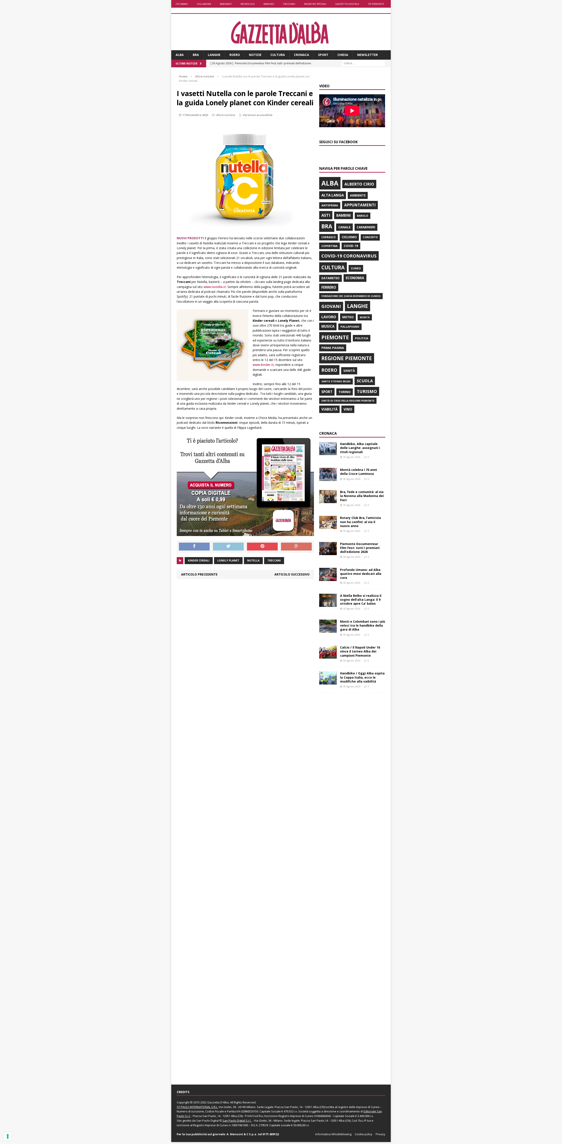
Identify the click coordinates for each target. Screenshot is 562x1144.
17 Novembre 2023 (195, 115)
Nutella (253, 560)
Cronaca (301, 55)
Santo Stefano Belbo (336, 381)
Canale (344, 227)
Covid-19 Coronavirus (348, 256)
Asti (325, 215)
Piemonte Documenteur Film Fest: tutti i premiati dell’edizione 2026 (360, 548)
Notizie (255, 55)
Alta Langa (332, 195)
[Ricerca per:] (363, 63)
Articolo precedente (199, 574)
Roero (234, 55)
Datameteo (330, 278)
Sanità (349, 370)
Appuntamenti (360, 204)
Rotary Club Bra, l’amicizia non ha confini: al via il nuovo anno (360, 522)
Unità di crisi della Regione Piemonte (347, 400)
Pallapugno (349, 327)
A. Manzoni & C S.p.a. (242, 1134)
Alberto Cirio (359, 184)
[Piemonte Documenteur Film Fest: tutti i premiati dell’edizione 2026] (328, 552)
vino (348, 409)
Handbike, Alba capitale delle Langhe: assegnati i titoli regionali (360, 448)
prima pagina (332, 348)
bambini (343, 215)
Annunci (268, 3)
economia (355, 278)
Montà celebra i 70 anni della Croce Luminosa (358, 472)
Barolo (362, 216)
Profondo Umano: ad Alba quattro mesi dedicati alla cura (360, 574)
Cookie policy (363, 1134)
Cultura (277, 55)
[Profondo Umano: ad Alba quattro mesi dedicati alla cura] (328, 578)
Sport (323, 55)
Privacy (380, 1134)
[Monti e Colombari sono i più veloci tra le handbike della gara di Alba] (328, 630)
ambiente (358, 195)
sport (326, 391)
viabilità (329, 409)
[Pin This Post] (262, 547)
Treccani (274, 560)
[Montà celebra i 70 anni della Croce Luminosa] (328, 478)
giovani (331, 306)
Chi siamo (182, 3)
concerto (370, 237)
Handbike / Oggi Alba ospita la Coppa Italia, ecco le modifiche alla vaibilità (362, 677)
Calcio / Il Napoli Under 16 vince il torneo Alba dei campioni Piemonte (360, 651)
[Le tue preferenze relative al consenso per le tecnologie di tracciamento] (8, 1136)
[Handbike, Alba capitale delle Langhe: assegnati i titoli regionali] (328, 452)
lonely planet (228, 560)
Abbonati (226, 3)
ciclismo (349, 237)
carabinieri (366, 227)
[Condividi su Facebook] (194, 547)
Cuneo (356, 268)
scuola (365, 380)
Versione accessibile (257, 115)
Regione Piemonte (346, 358)
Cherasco (328, 237)
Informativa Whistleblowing (333, 1134)
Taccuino (289, 3)
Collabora (204, 3)
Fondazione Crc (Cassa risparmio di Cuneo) (350, 296)
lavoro (328, 317)
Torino (345, 392)
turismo (367, 391)
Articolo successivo (292, 574)
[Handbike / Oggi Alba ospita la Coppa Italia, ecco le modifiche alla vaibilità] (328, 682)
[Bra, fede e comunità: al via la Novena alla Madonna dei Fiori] (328, 501)
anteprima (329, 205)
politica (361, 338)
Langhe (214, 55)
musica (327, 326)
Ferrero (328, 287)
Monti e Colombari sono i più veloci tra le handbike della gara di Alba (362, 625)
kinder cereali (198, 560)
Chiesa (342, 55)
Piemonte (335, 337)
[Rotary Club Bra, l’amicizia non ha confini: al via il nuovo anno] (328, 526)
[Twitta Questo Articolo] (228, 547)
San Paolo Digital (207, 1121)
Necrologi (248, 3)
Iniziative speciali (315, 3)
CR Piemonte (376, 3)
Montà (365, 317)
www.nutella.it (215, 287)
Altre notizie (225, 115)
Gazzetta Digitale (347, 3)
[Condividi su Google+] (296, 547)
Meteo (348, 317)
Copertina (329, 246)
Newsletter (367, 55)
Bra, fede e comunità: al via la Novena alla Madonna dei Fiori (362, 496)
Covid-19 (351, 246)
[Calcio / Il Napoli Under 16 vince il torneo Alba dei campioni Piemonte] (328, 656)
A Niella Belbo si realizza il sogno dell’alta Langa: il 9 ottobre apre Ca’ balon (360, 599)
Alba (180, 55)
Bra (196, 55)
